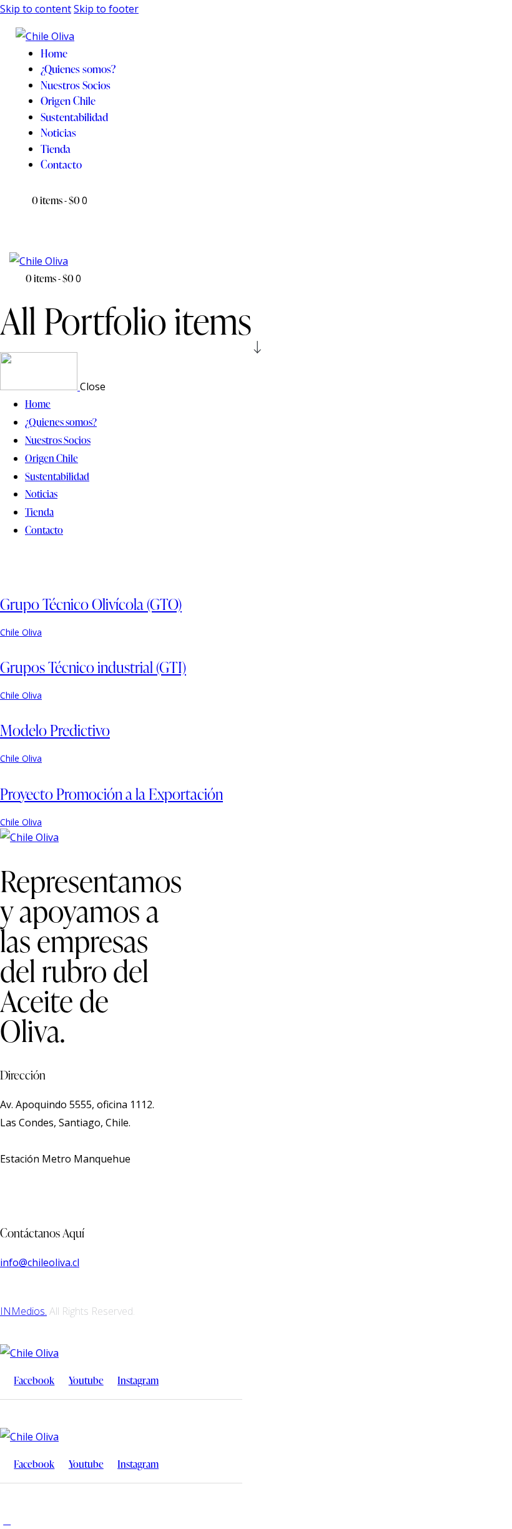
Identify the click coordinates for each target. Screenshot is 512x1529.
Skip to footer (106, 9)
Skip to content (35, 9)
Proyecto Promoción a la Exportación (111, 794)
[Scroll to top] (7, 1520)
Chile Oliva (21, 632)
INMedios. (23, 1311)
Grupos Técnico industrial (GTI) (93, 667)
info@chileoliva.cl (39, 1262)
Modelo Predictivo (55, 730)
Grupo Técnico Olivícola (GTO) (91, 604)
